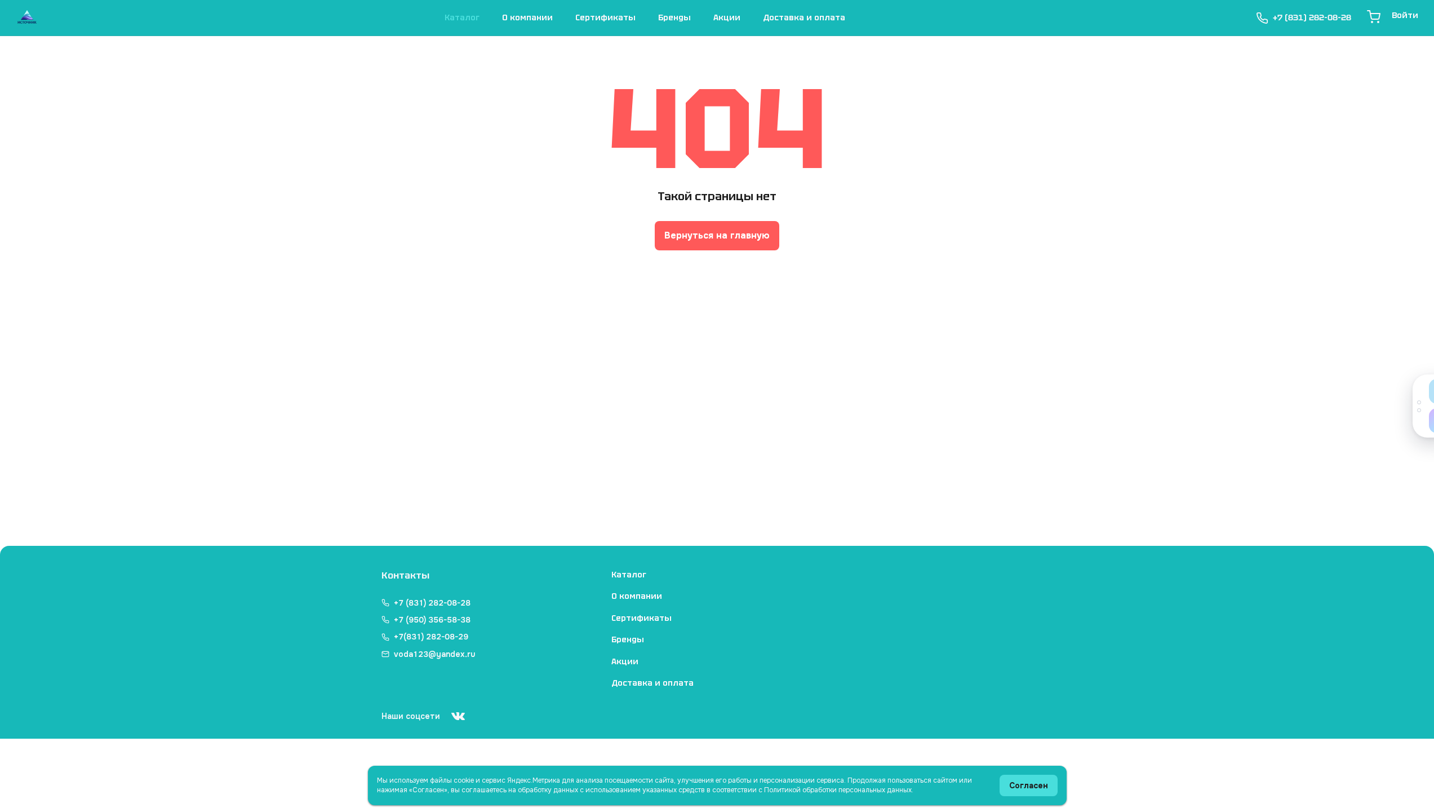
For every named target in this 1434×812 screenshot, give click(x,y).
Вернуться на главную (717, 235)
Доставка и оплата (804, 17)
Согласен (1028, 785)
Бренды (674, 17)
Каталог (462, 17)
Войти (1405, 15)
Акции (726, 17)
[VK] (458, 716)
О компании (527, 17)
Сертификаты (605, 17)
